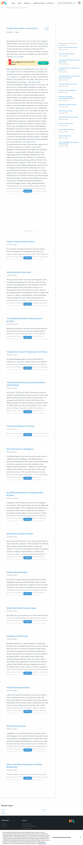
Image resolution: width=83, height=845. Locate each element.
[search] (75, 3)
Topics (19, 3)
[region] (41, 837)
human (16, 57)
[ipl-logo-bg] (4, 2)
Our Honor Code (27, 828)
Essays (13, 3)
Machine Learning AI (38, 3)
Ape (43, 811)
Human (2, 811)
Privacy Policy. (42, 843)
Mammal (44, 809)
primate (9, 77)
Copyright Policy (27, 824)
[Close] (80, 837)
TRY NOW (43, 63)
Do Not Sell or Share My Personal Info (62, 837)
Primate (3, 809)
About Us (4, 824)
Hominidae (3, 813)
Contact (3, 826)
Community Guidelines (29, 826)
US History (50, 3)
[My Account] (80, 3)
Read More (28, 258)
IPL (2, 7)
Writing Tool (27, 3)
